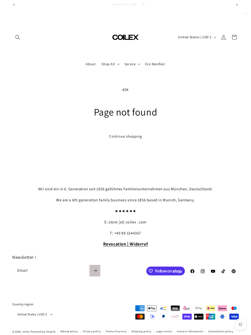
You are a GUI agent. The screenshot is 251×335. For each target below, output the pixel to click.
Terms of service (116, 331)
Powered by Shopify (43, 331)
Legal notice (164, 331)
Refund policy (69, 331)
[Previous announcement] (14, 4)
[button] (17, 37)
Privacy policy (92, 331)
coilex (26, 331)
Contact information (190, 331)
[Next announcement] (237, 4)
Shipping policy (141, 331)
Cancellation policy (220, 331)
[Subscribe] (94, 270)
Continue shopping (125, 136)
